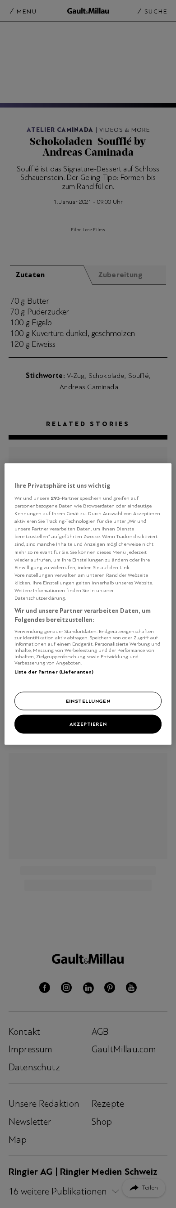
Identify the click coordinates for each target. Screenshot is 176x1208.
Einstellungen (88, 700)
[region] (88, 604)
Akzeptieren (88, 724)
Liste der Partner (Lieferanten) (54, 672)
